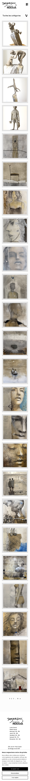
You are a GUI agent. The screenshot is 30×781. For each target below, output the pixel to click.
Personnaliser (15, 773)
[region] (15, 765)
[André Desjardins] (15, 721)
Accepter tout (15, 769)
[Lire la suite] (15, 34)
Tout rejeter (15, 777)
